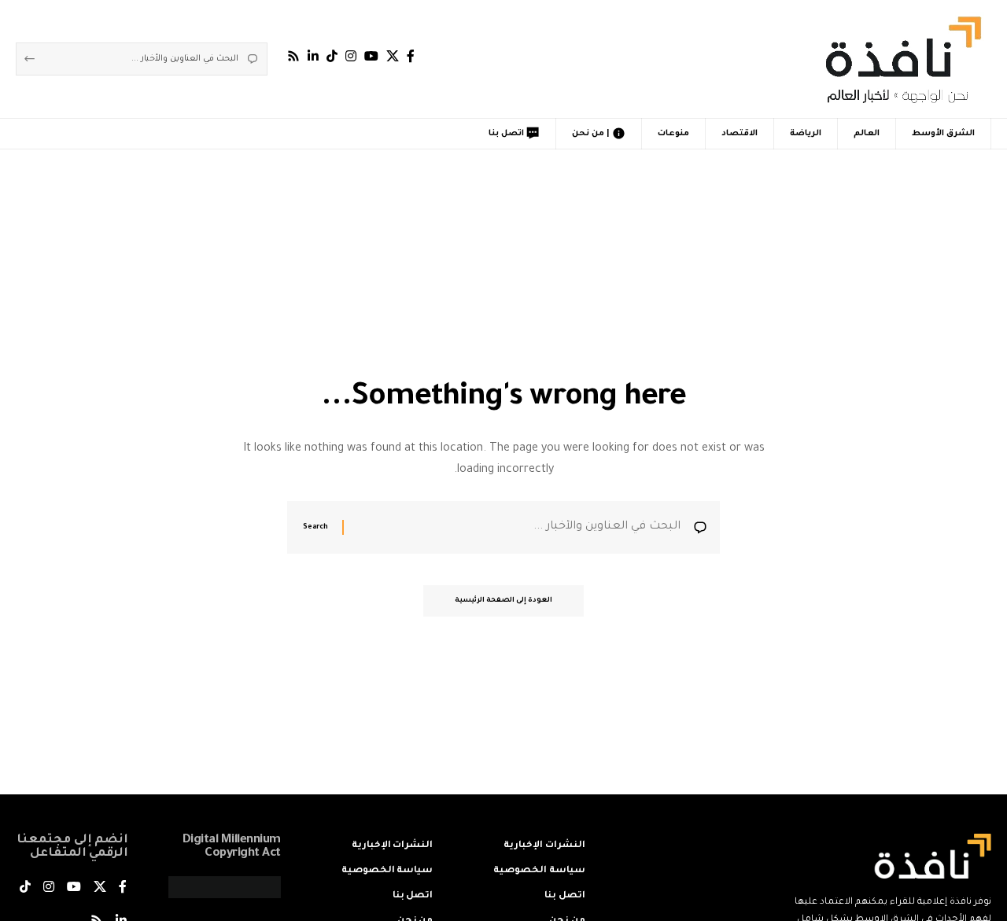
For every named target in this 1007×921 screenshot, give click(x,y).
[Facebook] (411, 56)
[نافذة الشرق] (900, 59)
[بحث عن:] (518, 527)
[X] (392, 56)
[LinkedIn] (313, 56)
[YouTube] (371, 56)
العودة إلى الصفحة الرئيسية (503, 601)
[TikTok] (332, 56)
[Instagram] (350, 56)
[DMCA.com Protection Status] (225, 888)
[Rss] (293, 56)
